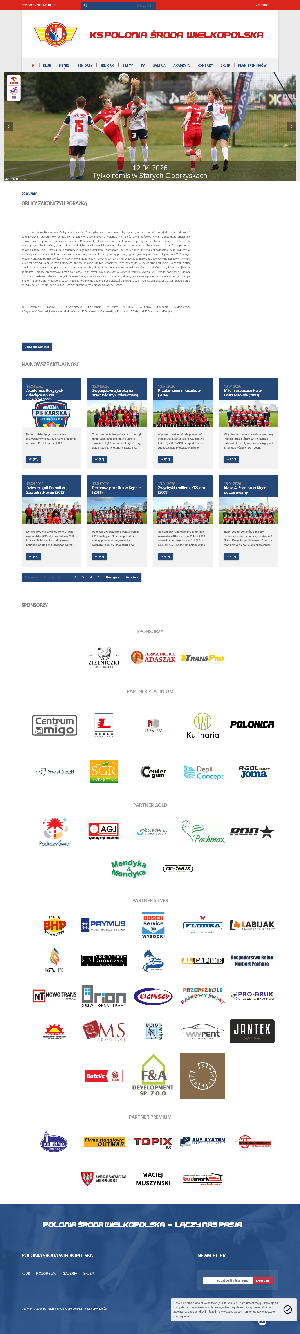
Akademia (181, 65)
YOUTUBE (262, 5)
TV (143, 65)
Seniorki (107, 65)
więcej (33, 459)
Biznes (64, 65)
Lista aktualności (37, 347)
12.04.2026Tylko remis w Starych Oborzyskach (150, 171)
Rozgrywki (46, 1273)
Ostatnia (132, 577)
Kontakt (205, 65)
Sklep (225, 65)
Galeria (159, 65)
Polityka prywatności (95, 1308)
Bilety (127, 65)
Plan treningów (252, 65)
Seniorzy (85, 65)
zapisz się (263, 1280)
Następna (112, 577)
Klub (47, 65)
